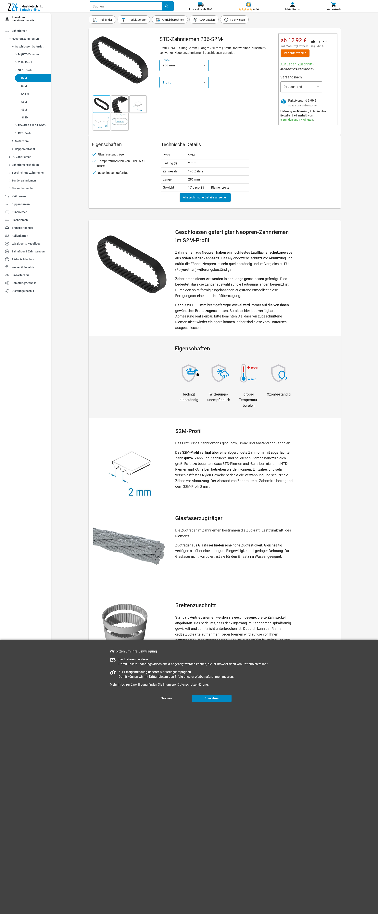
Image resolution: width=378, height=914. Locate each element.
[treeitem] (29, 110)
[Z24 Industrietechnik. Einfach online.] (25, 6)
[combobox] (184, 65)
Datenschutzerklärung (192, 684)
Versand (303, 46)
